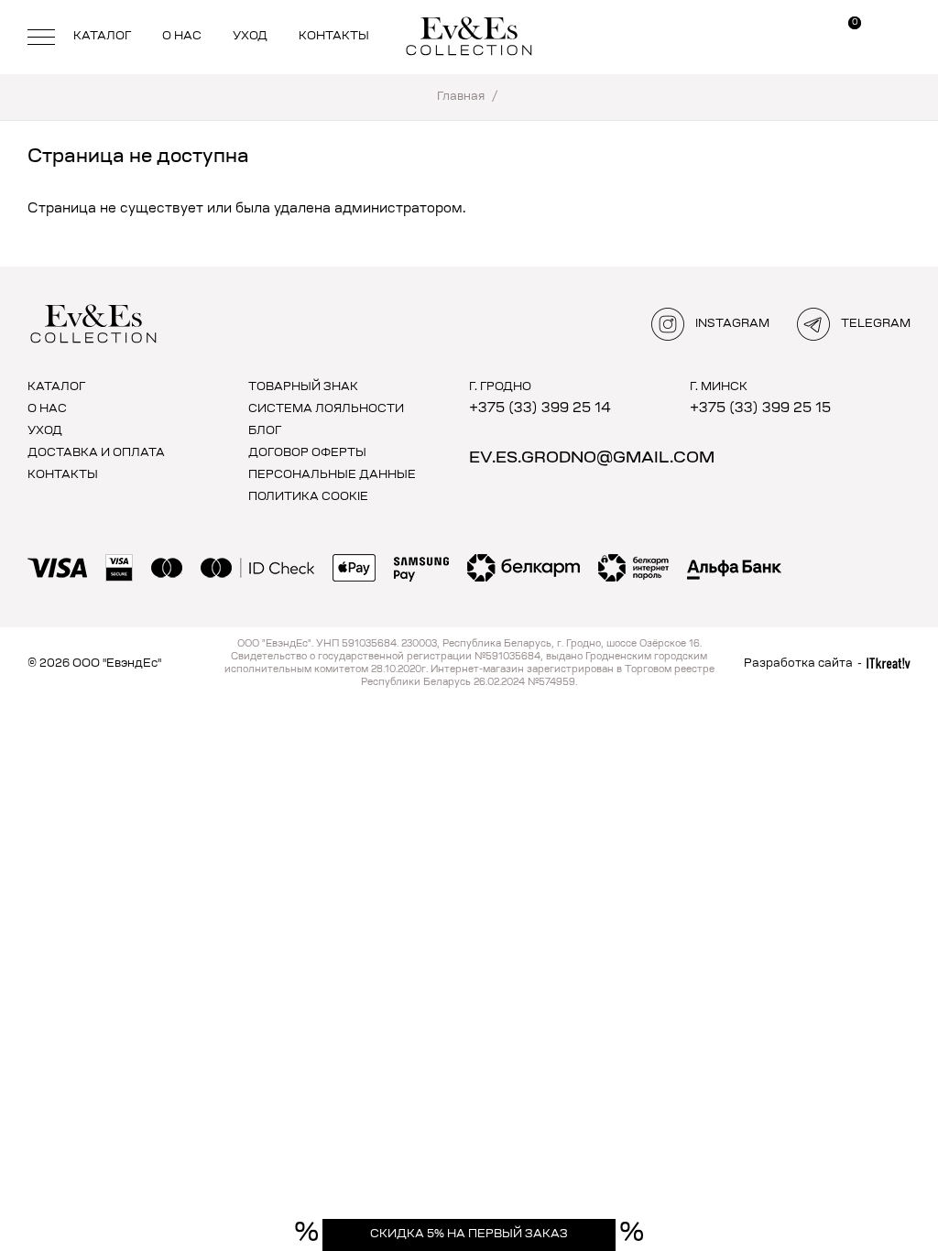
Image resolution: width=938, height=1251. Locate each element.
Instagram (732, 324)
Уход (250, 36)
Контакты (334, 36)
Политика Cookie (308, 497)
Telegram (876, 324)
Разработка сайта (798, 663)
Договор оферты (307, 453)
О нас (182, 36)
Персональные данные (332, 475)
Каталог (102, 36)
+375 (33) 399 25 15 (760, 409)
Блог (264, 431)
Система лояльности (326, 409)
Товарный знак (303, 387)
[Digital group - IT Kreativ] (889, 663)
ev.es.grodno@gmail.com (591, 458)
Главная (461, 97)
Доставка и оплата (96, 453)
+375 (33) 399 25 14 (540, 409)
